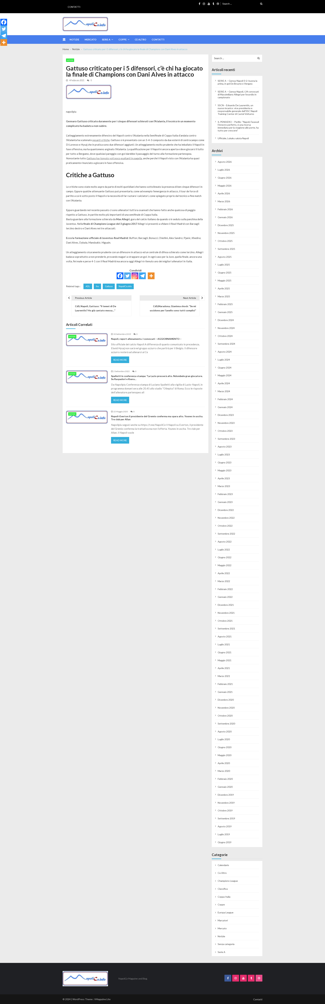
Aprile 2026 (224, 193)
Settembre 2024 (226, 343)
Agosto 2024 (225, 351)
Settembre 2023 (226, 438)
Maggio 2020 (224, 755)
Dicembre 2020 (226, 699)
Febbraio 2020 (225, 778)
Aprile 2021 (224, 668)
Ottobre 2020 (225, 715)
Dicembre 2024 (226, 320)
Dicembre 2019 (226, 794)
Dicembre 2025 (226, 225)
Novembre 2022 (226, 517)
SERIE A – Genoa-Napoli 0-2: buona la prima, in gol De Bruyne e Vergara (237, 82)
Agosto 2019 (225, 826)
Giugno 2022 (224, 557)
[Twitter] (127, 275)
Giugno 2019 (224, 842)
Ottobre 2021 (225, 620)
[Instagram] (135, 275)
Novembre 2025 (226, 233)
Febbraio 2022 (225, 589)
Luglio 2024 (224, 359)
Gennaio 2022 (225, 596)
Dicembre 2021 (226, 604)
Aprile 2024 (224, 383)
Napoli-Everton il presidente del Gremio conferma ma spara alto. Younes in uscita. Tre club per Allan (157, 418)
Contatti (74, 6)
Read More (120, 359)
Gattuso (109, 286)
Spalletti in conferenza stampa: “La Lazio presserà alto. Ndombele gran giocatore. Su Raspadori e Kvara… (157, 377)
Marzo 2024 (224, 391)
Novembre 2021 (226, 612)
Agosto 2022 (225, 541)
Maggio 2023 (224, 470)
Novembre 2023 (226, 422)
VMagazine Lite (102, 999)
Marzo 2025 (224, 296)
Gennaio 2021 (225, 691)
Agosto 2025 (225, 256)
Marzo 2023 (224, 486)
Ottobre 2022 (225, 525)
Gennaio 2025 (225, 312)
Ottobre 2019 (225, 810)
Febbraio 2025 (225, 304)
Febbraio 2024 (225, 399)
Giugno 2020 (224, 747)
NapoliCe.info (125, 286)
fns (97, 286)
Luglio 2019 (224, 834)
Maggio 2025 (224, 280)
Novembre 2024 (226, 328)
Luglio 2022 (224, 549)
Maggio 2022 (224, 565)
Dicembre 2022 (226, 510)
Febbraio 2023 (225, 494)
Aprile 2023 (224, 478)
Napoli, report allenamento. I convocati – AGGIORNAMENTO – (146, 338)
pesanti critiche (101, 140)
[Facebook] (120, 275)
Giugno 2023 (224, 462)
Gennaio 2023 (225, 502)
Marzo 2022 (224, 581)
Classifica (223, 888)
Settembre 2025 (226, 248)
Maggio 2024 (224, 375)
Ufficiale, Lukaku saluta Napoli (233, 138)
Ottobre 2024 (225, 335)
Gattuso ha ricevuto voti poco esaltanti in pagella (114, 158)
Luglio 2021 (224, 644)
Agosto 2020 (225, 731)
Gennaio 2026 (225, 217)
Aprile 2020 (224, 763)
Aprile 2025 (224, 288)
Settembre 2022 (226, 533)
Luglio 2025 (224, 264)
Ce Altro (140, 39)
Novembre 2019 (226, 802)
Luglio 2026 (224, 169)
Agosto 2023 (225, 446)
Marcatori (223, 920)
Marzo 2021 (224, 676)
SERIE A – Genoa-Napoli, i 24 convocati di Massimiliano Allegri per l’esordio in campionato (238, 94)
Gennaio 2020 (225, 786)
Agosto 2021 (225, 636)
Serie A (106, 39)
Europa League (225, 912)
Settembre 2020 (226, 723)
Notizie (74, 39)
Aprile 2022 (224, 573)
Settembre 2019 (226, 818)
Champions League (228, 880)
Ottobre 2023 (225, 430)
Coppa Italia (224, 896)
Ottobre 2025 (225, 240)
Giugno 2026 (224, 177)
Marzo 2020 (224, 770)
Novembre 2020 (226, 707)
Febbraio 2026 (225, 209)
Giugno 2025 (224, 272)
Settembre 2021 (226, 628)
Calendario (223, 865)
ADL (88, 286)
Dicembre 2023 (226, 414)
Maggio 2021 (224, 660)
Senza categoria (226, 944)
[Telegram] (142, 275)
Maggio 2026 (224, 185)
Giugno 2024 (224, 367)
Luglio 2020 (224, 739)
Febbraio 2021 (225, 684)
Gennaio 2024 (225, 407)
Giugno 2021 (224, 652)
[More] (151, 275)
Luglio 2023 (224, 454)
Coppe (122, 39)
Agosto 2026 (225, 161)
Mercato (90, 39)
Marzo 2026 (224, 201)
